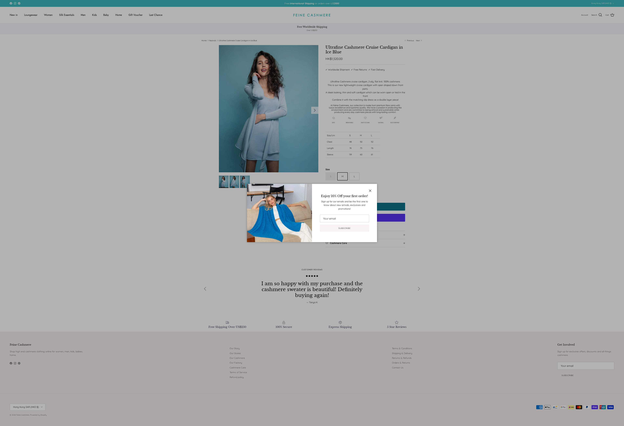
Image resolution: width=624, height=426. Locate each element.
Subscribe (344, 228)
